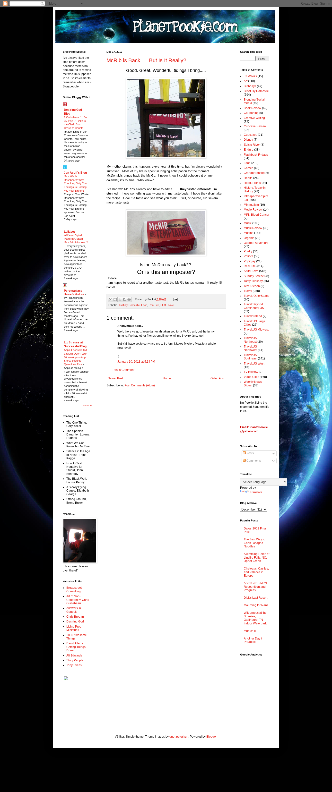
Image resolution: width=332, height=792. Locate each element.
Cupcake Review (255, 126)
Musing (248, 233)
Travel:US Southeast (250, 356)
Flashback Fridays (256, 154)
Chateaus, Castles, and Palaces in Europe (256, 572)
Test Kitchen (252, 286)
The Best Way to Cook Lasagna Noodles (254, 543)
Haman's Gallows (74, 294)
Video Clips (251, 377)
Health (248, 178)
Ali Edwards (74, 655)
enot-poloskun (178, 736)
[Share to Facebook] (124, 299)
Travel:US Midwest (256, 329)
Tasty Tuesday (253, 281)
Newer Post (115, 378)
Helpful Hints (252, 183)
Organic (249, 238)
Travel (248, 291)
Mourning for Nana (256, 605)
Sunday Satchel (254, 276)
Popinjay (249, 261)
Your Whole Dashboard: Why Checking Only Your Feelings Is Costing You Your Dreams (75, 183)
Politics (248, 256)
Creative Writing (254, 118)
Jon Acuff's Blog (75, 172)
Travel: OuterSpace (256, 296)
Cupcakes (250, 134)
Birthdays (250, 86)
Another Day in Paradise (253, 640)
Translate (256, 492)
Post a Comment (123, 370)
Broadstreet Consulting (74, 589)
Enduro (248, 149)
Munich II (250, 631)
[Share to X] (119, 299)
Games (248, 168)
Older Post (217, 378)
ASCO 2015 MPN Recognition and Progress (255, 586)
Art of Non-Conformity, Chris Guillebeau (77, 600)
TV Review (251, 372)
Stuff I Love (167, 305)
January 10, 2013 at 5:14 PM (136, 361)
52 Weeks (250, 76)
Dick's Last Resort (255, 597)
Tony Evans (74, 665)
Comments (253, 460)
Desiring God (75, 621)
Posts (250, 453)
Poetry (248, 251)
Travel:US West (254, 363)
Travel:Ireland (253, 316)
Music (248, 223)
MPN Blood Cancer (256, 214)
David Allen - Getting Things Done (76, 647)
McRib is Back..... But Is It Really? (146, 60)
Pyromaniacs (73, 290)
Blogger (211, 736)
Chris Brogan (75, 616)
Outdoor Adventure (256, 243)
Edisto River (252, 144)
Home (167, 378)
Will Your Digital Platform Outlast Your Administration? (76, 239)
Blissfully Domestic (129, 305)
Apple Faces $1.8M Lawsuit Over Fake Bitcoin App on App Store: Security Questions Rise (75, 357)
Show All (87, 405)
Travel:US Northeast (250, 339)
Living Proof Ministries (74, 628)
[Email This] (110, 299)
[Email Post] (174, 299)
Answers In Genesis (73, 609)
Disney (248, 139)
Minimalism (251, 204)
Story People (74, 660)
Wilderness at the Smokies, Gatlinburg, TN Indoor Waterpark (255, 618)
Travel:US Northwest (250, 348)
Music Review (253, 228)
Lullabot (69, 231)
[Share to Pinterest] (129, 299)
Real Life (154, 305)
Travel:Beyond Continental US (254, 306)
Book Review (252, 108)
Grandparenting (254, 173)
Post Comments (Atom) (139, 385)
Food (144, 305)
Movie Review (253, 209)
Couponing (251, 113)
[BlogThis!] (115, 299)
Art (245, 81)
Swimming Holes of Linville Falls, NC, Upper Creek (256, 557)
